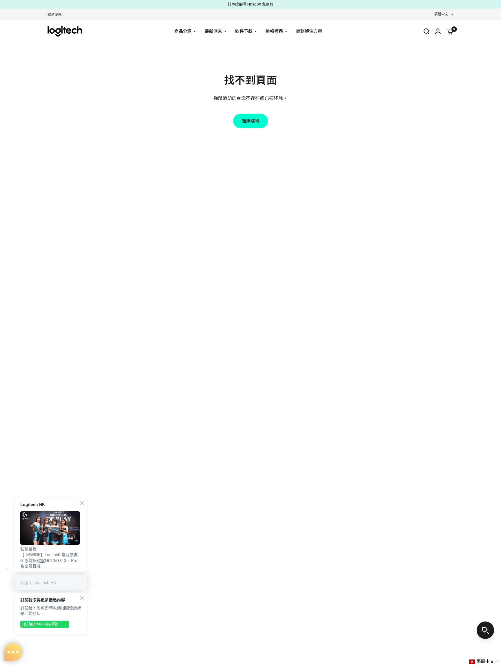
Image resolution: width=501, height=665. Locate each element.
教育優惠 (54, 14)
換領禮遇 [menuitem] (274, 31)
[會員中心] (438, 31)
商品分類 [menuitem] (183, 31)
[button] (484, 661)
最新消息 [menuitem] (213, 31)
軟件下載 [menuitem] (244, 31)
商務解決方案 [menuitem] (309, 31)
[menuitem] (56, 14)
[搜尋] (426, 31)
